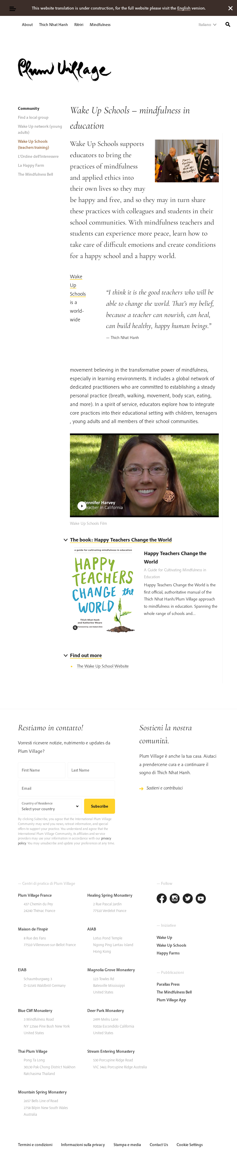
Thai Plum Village (32, 1051)
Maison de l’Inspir (33, 929)
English (183, 8)
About (27, 24)
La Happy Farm (31, 165)
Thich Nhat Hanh (53, 24)
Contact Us (159, 1144)
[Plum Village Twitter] (188, 899)
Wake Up (164, 937)
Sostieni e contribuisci (165, 788)
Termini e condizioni (35, 1144)
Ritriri (78, 24)
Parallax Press (168, 984)
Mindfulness (100, 24)
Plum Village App (171, 999)
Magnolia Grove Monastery (111, 969)
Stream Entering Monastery (111, 1051)
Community (28, 108)
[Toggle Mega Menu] (12, 8)
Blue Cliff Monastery (35, 1010)
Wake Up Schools (171, 945)
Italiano (205, 24)
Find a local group (33, 117)
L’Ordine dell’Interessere (38, 156)
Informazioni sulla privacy (83, 1144)
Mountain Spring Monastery (42, 1092)
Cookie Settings (190, 1144)
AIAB (91, 929)
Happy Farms (168, 953)
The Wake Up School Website (103, 666)
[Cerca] (228, 23)
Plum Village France (35, 895)
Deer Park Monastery (105, 1010)
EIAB (22, 969)
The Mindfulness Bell (35, 174)
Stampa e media (127, 1144)
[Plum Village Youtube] (201, 899)
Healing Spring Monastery (109, 895)
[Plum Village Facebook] (162, 899)
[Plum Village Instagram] (175, 899)
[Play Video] (144, 475)
